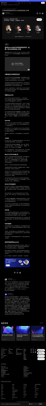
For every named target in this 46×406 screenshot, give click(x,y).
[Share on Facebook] (37, 13)
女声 (5, 109)
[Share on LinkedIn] (43, 13)
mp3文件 (6, 187)
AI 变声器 (25, 371)
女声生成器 (2, 369)
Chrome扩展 (12, 100)
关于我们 (25, 349)
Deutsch (25, 387)
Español (2, 391)
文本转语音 (7, 52)
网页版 (2, 354)
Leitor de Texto (26, 376)
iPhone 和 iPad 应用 (4, 349)
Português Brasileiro (15, 390)
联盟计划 (25, 354)
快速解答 (18, 20)
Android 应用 (3, 350)
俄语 (20, 147)
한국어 (24, 388)
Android (9, 99)
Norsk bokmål (37, 388)
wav (27, 186)
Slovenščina (36, 394)
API (18, 198)
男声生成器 (25, 369)
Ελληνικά (25, 395)
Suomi (13, 387)
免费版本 (15, 115)
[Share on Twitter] (40, 13)
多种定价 (19, 111)
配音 (17, 213)
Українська (36, 390)
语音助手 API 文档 (18, 354)
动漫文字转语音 (3, 371)
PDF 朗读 (2, 375)
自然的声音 (19, 53)
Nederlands (25, 385)
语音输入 (12, 20)
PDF (5, 189)
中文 (24, 144)
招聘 (24, 353)
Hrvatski (13, 395)
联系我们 (25, 350)
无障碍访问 (5, 4)
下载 (1, 358)
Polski (2, 390)
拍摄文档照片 (13, 198)
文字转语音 (6, 20)
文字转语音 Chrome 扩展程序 (5, 374)
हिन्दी (35, 387)
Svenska (25, 391)
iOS (26, 98)
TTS (17, 180)
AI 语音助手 (25, 366)
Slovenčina (25, 394)
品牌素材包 (25, 359)
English (36, 385)
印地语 (25, 145)
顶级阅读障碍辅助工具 (4, 370)
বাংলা (24, 397)
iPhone (12, 159)
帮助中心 (25, 355)
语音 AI (13, 19)
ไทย (35, 391)
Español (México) (14, 391)
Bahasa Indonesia (14, 397)
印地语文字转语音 (26, 374)
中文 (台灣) (25, 384)
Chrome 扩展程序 (3, 355)
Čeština (2, 385)
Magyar (13, 384)
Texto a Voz (2, 376)
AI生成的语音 (17, 77)
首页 (1, 4)
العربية (2, 384)
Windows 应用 (3, 353)
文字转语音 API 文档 (19, 353)
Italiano (2, 388)
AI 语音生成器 (10, 349)
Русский (25, 390)
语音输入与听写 (3, 366)
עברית (2, 397)
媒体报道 (25, 358)
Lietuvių (36, 395)
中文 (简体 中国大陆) (37, 384)
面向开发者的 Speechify (19, 349)
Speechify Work (11, 353)
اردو (12, 398)
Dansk (13, 385)
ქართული (13, 394)
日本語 (13, 388)
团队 (16, 350)
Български (2, 394)
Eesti (2, 395)
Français (2, 387)
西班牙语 (18, 144)
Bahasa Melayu (3, 398)
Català (36, 397)
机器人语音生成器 (26, 370)
